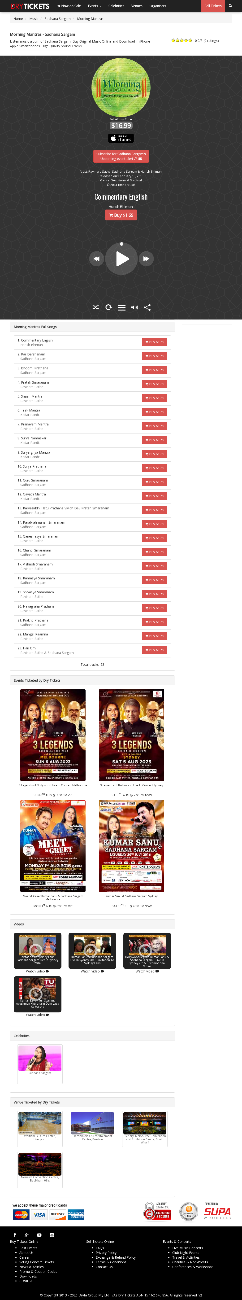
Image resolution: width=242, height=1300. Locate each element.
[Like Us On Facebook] (15, 1235)
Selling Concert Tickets (36, 1262)
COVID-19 (27, 1281)
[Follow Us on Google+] (26, 1235)
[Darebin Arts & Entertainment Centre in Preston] (92, 1123)
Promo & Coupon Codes (38, 1271)
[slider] (122, 243)
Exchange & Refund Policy (116, 1257)
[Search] (230, 6)
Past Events (28, 1248)
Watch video (36, 971)
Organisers (158, 6)
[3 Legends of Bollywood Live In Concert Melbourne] (53, 735)
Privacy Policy (106, 1252)
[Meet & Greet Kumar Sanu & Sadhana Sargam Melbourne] (53, 845)
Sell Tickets (213, 6)
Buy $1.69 (156, 342)
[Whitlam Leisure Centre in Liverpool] (39, 1123)
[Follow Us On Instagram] (52, 1235)
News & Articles (31, 1267)
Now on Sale (70, 6)
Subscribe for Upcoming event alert (121, 156)
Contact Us (104, 1267)
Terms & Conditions (111, 1262)
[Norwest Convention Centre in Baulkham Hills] (39, 1164)
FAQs (100, 1248)
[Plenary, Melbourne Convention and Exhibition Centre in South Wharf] (144, 1123)
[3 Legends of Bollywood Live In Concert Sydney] (131, 735)
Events (93, 6)
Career (24, 1257)
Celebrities (116, 6)
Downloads (28, 1276)
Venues (137, 6)
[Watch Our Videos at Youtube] (39, 1235)
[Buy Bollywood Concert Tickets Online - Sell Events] (30, 6)
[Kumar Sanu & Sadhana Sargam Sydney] (131, 845)
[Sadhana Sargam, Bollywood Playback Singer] (39, 1058)
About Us (26, 1252)
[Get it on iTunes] (121, 138)
